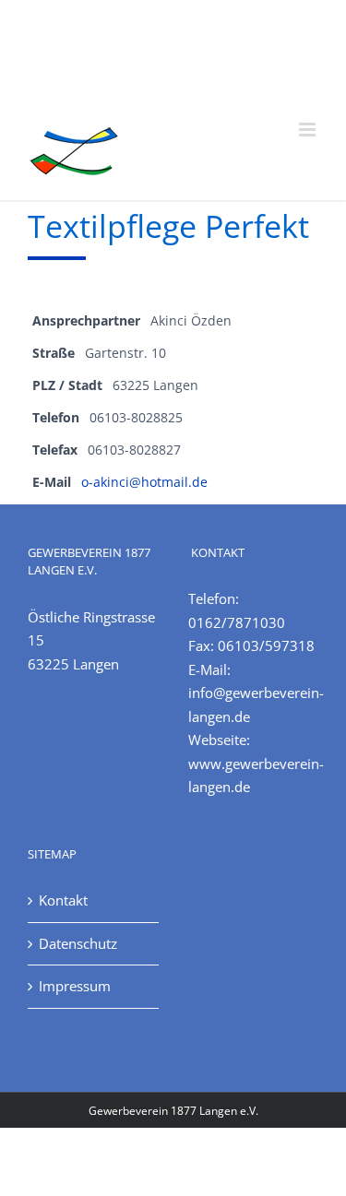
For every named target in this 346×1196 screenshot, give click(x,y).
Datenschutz (78, 943)
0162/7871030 (236, 622)
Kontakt (63, 900)
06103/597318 (266, 645)
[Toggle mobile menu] (308, 129)
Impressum (75, 986)
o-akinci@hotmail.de (144, 482)
